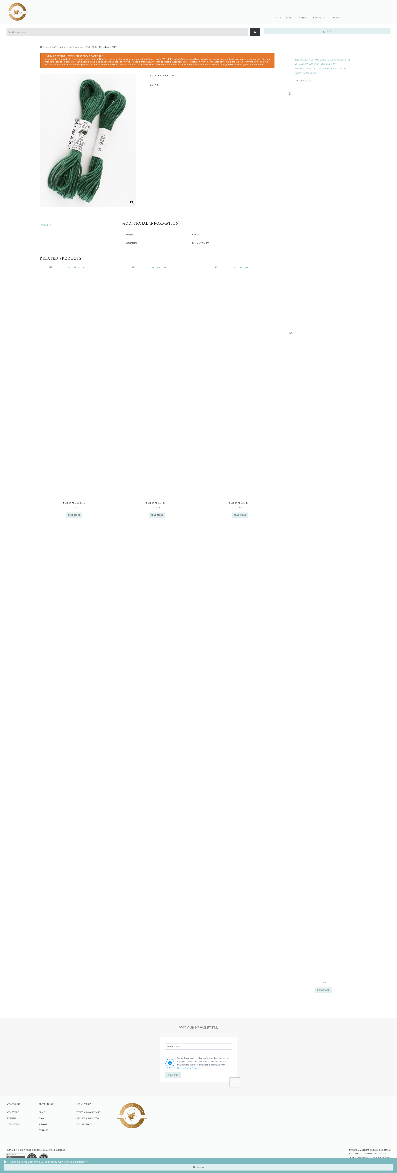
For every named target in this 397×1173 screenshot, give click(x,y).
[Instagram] (49, 1139)
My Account (13, 1112)
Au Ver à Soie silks (61, 47)
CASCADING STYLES (381, 1150)
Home (278, 18)
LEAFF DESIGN (379, 1154)
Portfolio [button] (319, 18)
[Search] (255, 32)
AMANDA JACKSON (381, 1157)
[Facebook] (40, 1139)
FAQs (41, 1118)
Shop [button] (288, 18)
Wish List (11, 1118)
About (336, 18)
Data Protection (85, 1124)
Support (43, 1124)
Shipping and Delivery (87, 1118)
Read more (74, 515)
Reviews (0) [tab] (45, 224)
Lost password (14, 1124)
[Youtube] (58, 1139)
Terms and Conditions (88, 1112)
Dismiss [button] (200, 1167)
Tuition (303, 18)
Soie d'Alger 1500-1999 (85, 47)
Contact (43, 1130)
